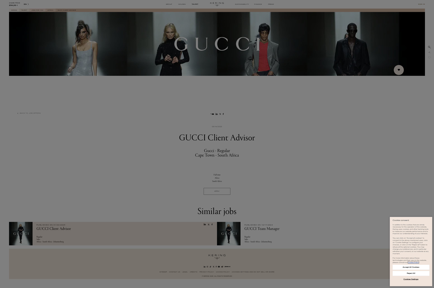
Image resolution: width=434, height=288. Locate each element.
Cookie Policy (413, 262)
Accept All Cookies (411, 267)
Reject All (411, 273)
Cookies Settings (411, 279)
